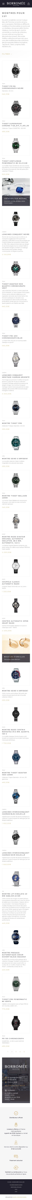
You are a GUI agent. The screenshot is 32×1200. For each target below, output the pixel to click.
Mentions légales (16, 1187)
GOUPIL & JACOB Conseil (20, 1197)
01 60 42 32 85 (12, 1082)
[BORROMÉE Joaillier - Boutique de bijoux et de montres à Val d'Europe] (16, 3)
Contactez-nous (16, 1085)
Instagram (19, 1185)
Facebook (13, 1185)
